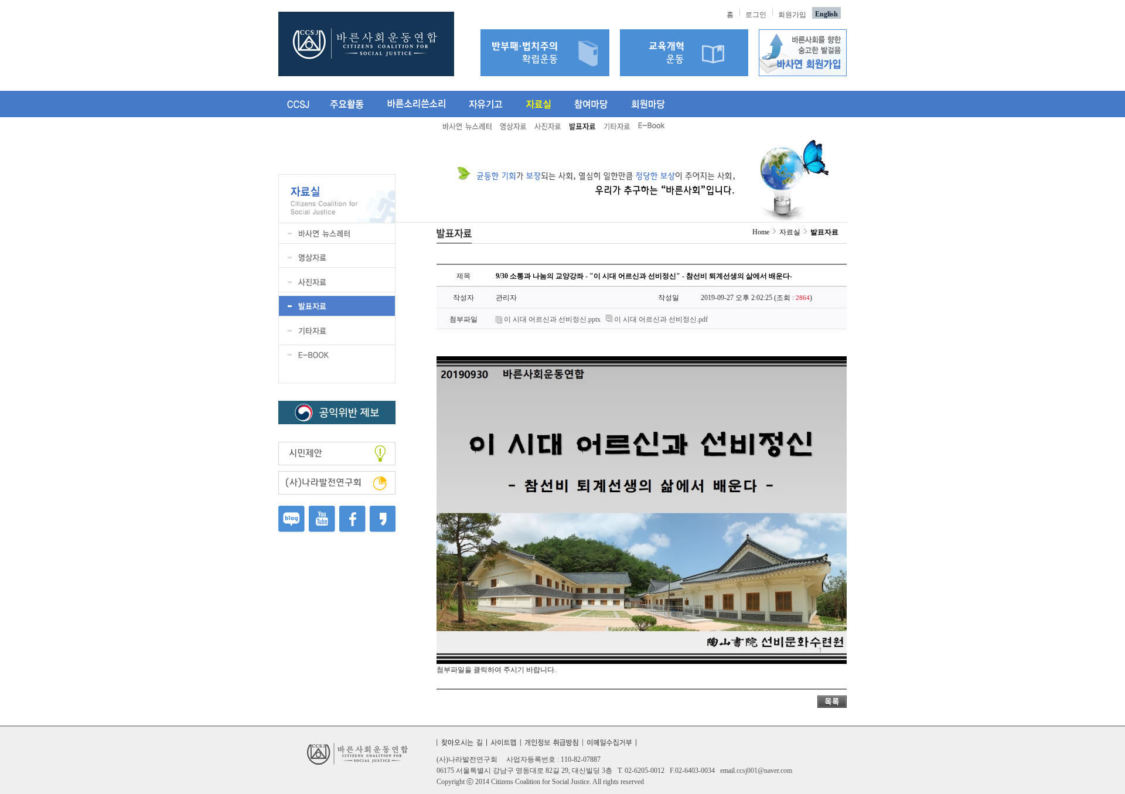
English (826, 14)
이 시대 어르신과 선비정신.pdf (661, 319)
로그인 (755, 15)
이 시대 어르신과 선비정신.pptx (552, 319)
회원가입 (792, 15)
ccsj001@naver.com (764, 770)
